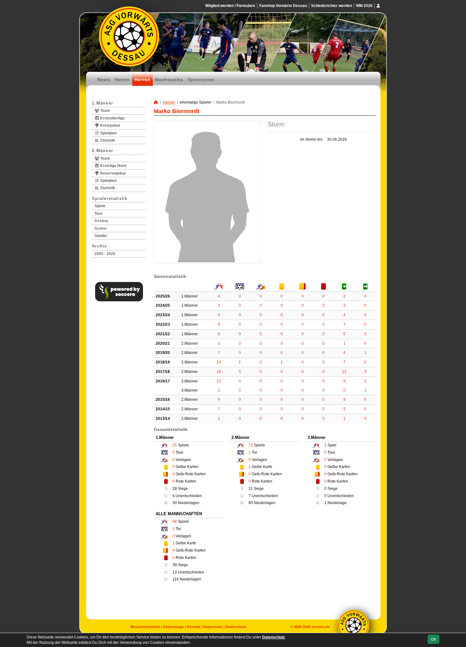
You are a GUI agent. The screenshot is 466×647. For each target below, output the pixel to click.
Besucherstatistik (145, 627)
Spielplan (108, 133)
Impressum (213, 627)
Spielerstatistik (110, 198)
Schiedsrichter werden (331, 5)
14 (219, 362)
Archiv (99, 246)
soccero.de (320, 627)
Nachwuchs (169, 79)
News (103, 79)
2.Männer (102, 150)
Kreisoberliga (112, 118)
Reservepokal (112, 173)
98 (174, 521)
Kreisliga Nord (112, 165)
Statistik (107, 140)
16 (219, 371)
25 (174, 445)
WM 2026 (364, 5)
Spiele (100, 206)
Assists (101, 221)
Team (104, 110)
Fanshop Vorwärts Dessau (283, 5)
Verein (122, 79)
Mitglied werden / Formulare (230, 5)
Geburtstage (173, 627)
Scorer (100, 228)
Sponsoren (201, 79)
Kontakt (193, 627)
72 (251, 445)
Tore (98, 213)
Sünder (100, 236)
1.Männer (102, 103)
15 (219, 381)
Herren (142, 79)
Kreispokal (109, 125)
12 (344, 371)
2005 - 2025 (104, 254)
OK (433, 639)
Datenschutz (236, 627)
